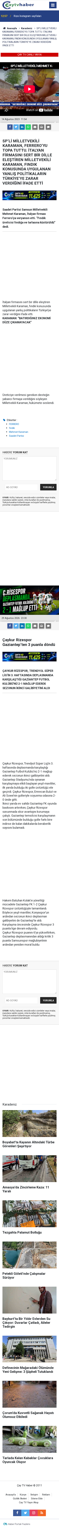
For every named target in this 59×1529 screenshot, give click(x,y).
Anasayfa (11, 1494)
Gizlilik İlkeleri (20, 1498)
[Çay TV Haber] (18, 4)
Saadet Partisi (16, 435)
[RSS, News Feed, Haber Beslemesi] (42, 1513)
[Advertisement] (29, 266)
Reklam (46, 1494)
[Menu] (53, 5)
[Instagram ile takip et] (34, 1513)
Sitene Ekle (37, 1498)
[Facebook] (10, 127)
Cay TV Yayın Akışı (28, 1502)
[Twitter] (16, 127)
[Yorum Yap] (48, 127)
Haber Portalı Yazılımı (19, 1524)
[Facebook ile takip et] (17, 1513)
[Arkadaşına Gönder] (35, 127)
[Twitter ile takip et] (25, 1513)
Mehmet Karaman (18, 431)
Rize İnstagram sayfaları (27, 16)
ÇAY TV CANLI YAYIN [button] (29, 54)
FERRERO (14, 424)
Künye (23, 1494)
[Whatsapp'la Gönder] (28, 127)
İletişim (34, 1494)
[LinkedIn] (22, 127)
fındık (12, 428)
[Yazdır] (41, 127)
